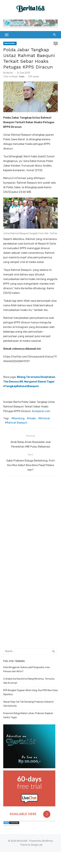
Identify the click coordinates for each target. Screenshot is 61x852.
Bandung (19, 418)
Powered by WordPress (41, 841)
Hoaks (32, 418)
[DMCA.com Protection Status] (11, 824)
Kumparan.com (41, 411)
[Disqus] (30, 520)
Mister (10, 72)
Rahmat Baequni (17, 422)
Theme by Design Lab (31, 844)
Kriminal (45, 418)
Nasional (10, 43)
